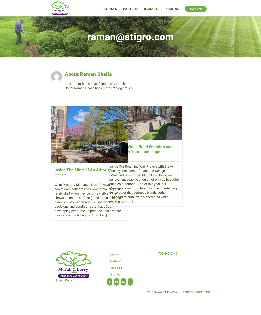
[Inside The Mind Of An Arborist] (89, 134)
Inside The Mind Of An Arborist (83, 170)
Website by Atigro (202, 292)
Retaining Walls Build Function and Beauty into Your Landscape (141, 149)
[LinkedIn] (123, 282)
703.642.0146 (167, 253)
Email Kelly (64, 280)
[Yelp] (130, 282)
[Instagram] (116, 282)
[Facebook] (109, 282)
